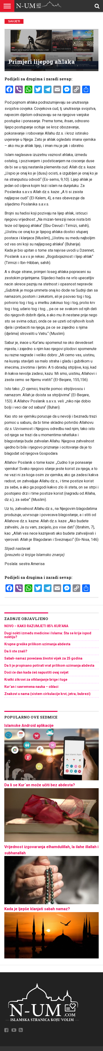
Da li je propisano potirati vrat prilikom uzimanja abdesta (49, 665)
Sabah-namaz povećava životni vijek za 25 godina (43, 658)
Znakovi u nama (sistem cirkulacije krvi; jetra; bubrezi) (47, 694)
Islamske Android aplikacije (29, 725)
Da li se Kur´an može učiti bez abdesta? (39, 785)
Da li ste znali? (15, 651)
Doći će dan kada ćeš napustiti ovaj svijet (36, 672)
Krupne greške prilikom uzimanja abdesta (37, 644)
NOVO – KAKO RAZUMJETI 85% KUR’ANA (36, 626)
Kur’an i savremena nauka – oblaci (31, 687)
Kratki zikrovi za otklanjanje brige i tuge (35, 679)
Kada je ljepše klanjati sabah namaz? (37, 909)
